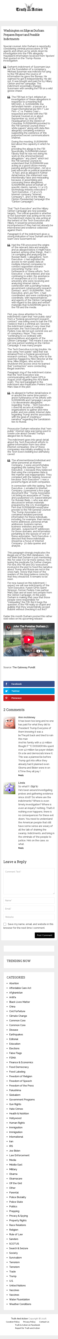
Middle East (15, 1164)
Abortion (14, 983)
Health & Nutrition (19, 1113)
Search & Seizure (18, 1248)
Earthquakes (16, 1034)
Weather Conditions (20, 1304)
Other (12, 1187)
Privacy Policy (29, 1322)
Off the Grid (15, 1183)
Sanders (13, 1239)
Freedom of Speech (20, 1081)
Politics (13, 1206)
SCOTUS (14, 1243)
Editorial (13, 1039)
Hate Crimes (16, 1108)
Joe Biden (14, 1150)
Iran (11, 1141)
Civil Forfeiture (17, 1011)
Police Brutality (17, 1197)
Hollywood (15, 1118)
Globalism (14, 1095)
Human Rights (17, 1122)
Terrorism (14, 1262)
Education (14, 1043)
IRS (11, 1146)
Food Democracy (19, 1067)
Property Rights (18, 1220)
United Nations (17, 1285)
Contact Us (44, 1322)
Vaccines (14, 1290)
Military (13, 1169)
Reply (21, 775)
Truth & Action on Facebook (27, 1325)
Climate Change (18, 1015)
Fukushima (15, 1090)
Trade (12, 1271)
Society (13, 1253)
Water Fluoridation (19, 1299)
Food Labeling (17, 1071)
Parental (14, 1192)
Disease (13, 1029)
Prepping (14, 1211)
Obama (13, 1174)
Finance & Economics (21, 1062)
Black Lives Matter (19, 1002)
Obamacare (15, 1178)
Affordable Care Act (20, 988)
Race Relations (17, 1225)
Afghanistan (16, 992)
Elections (14, 1048)
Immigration (15, 1127)
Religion (13, 1229)
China (12, 1006)
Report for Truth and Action (27, 1328)
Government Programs (22, 1099)
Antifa (12, 997)
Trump (13, 1276)
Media (12, 1160)
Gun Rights (15, 1104)
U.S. (11, 1280)
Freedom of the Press (21, 1085)
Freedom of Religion (20, 1076)
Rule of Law (16, 1234)
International (16, 1136)
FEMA (12, 1057)
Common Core (17, 1020)
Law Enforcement (19, 1155)
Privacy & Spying (18, 1215)
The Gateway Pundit (23, 667)
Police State (16, 1201)
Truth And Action (19, 1318)
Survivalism (15, 1257)
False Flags (15, 1053)
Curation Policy (13, 1322)
